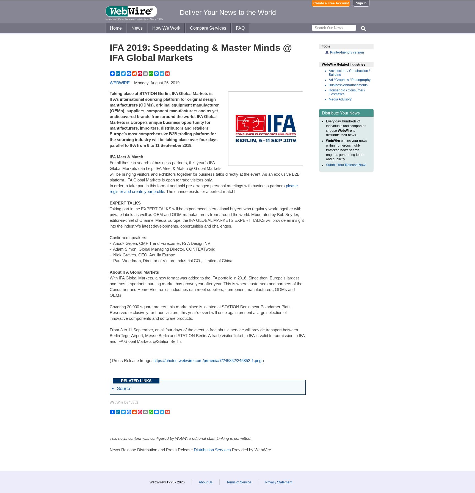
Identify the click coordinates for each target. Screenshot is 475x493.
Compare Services (208, 28)
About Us (205, 482)
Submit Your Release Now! (346, 165)
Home (116, 28)
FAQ (240, 28)
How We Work (166, 28)
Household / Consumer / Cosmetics (347, 92)
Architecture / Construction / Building (349, 73)
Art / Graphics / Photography (350, 80)
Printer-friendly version (347, 52)
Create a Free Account (331, 3)
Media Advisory (340, 99)
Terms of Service (239, 482)
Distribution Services (212, 449)
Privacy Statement (278, 482)
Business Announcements (348, 85)
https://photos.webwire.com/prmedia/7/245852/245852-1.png (207, 360)
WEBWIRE (120, 82)
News (137, 28)
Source (124, 388)
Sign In (361, 3)
